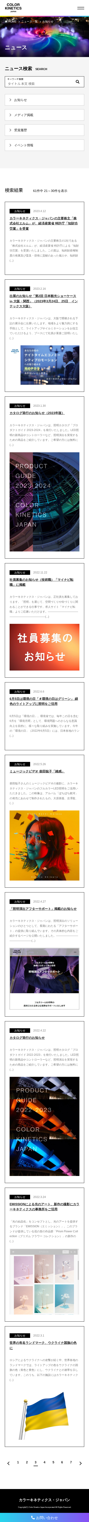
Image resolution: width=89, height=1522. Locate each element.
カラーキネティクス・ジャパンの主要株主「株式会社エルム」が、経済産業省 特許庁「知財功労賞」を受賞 (44, 223)
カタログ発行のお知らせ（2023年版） (37, 413)
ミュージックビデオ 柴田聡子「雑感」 (37, 771)
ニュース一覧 (29, 21)
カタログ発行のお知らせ (27, 1037)
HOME (12, 21)
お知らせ (47, 21)
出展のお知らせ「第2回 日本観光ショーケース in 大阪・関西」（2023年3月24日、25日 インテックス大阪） (44, 301)
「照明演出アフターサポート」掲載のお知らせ (43, 909)
